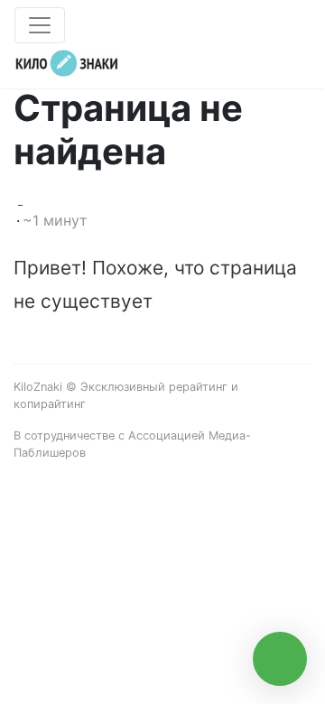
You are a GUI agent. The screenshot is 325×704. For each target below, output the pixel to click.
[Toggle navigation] (39, 25)
